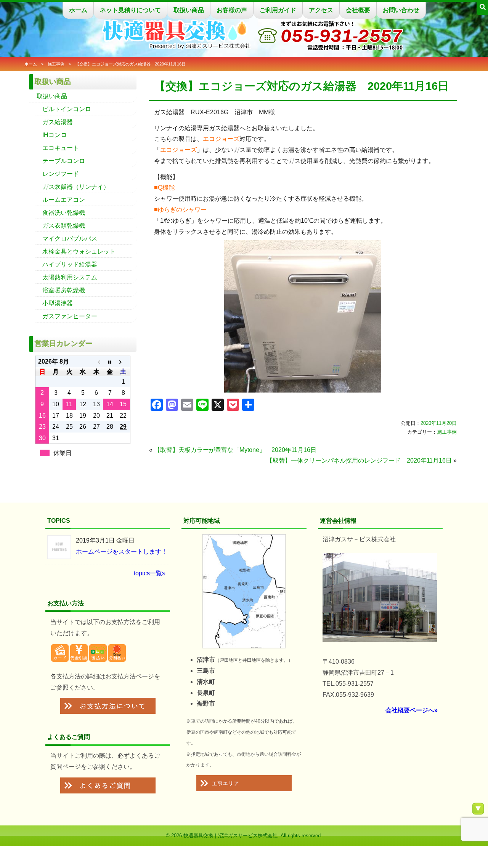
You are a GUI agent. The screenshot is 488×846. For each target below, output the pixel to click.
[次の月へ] (123, 361)
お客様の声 (232, 10)
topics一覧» (149, 573)
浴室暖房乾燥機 (63, 290)
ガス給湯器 (57, 122)
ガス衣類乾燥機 (63, 225)
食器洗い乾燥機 (63, 212)
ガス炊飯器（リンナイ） (75, 187)
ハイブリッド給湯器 (69, 264)
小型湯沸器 (57, 303)
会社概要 (358, 10)
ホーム (78, 10)
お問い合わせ (401, 10)
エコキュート (60, 148)
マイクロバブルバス (69, 238)
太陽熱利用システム (69, 277)
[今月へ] (109, 361)
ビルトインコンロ (66, 109)
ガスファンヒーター (69, 316)
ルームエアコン (63, 199)
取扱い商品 (188, 10)
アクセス (321, 10)
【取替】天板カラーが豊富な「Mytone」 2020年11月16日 (235, 450)
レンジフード (60, 174)
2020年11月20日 (439, 423)
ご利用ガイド (278, 10)
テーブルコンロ (63, 161)
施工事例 (56, 64)
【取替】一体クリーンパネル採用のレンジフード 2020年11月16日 (359, 460)
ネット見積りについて (130, 10)
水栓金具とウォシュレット (79, 251)
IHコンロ (54, 135)
